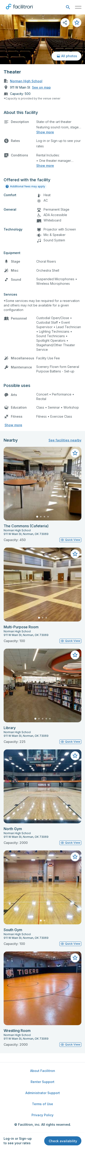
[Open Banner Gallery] (42, 39)
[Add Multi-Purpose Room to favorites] (75, 553)
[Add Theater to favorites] (76, 22)
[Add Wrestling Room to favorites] (75, 957)
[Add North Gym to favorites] (75, 755)
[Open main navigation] (78, 7)
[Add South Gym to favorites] (75, 856)
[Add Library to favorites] (75, 654)
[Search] (67, 7)
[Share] (65, 22)
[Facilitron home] (19, 10)
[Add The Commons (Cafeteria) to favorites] (75, 453)
